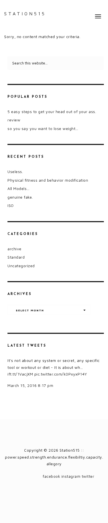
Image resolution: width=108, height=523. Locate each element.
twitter (88, 476)
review (13, 119)
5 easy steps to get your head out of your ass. (51, 111)
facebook (51, 476)
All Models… (18, 188)
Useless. (15, 171)
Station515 (25, 13)
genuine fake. (20, 197)
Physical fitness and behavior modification (47, 180)
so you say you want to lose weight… (42, 128)
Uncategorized (21, 265)
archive (14, 248)
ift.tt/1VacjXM (20, 374)
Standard (16, 257)
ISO (10, 205)
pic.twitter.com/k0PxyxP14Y (60, 374)
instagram (71, 476)
